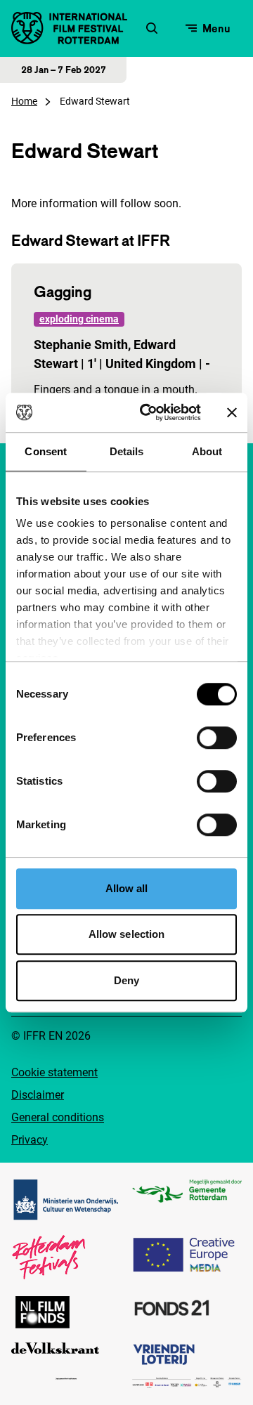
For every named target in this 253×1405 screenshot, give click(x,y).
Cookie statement (54, 1072)
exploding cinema (79, 319)
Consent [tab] (46, 451)
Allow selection (127, 934)
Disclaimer (37, 1095)
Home (24, 101)
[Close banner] (232, 412)
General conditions (57, 1117)
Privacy (29, 1139)
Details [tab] (127, 451)
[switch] (217, 737)
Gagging (62, 291)
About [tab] (207, 451)
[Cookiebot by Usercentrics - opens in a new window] (148, 412)
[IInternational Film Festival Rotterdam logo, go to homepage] (69, 28)
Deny (126, 980)
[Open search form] (152, 28)
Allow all (126, 888)
